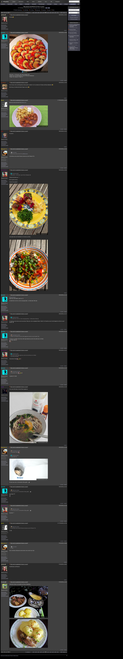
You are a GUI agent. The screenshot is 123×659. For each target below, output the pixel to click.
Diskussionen (21, 1)
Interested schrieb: (15, 173)
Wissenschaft (10, 4)
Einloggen (74, 15)
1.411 (45, 12)
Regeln (11, 655)
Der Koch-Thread (73, 30)
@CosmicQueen (12, 297)
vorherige (28, 12)
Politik (16, 4)
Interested (3, 32)
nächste (64, 12)
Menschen (3, 4)
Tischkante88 (3, 582)
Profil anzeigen (3, 25)
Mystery (21, 4)
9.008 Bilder (26, 10)
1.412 (48, 12)
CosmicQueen (4, 170)
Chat (46, 1)
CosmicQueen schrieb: (16, 335)
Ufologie (55, 4)
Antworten (44, 10)
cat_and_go (3, 82)
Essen (31, 7)
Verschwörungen (42, 4)
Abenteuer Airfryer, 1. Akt (74, 40)
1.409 (41, 12)
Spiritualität (34, 4)
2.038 (61, 12)
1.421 (53, 12)
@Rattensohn (23, 102)
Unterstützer (4, 160)
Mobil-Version (15, 655)
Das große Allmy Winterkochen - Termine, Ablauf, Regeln (74, 48)
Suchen (49, 10)
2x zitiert (61, 365)
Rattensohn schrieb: (15, 490)
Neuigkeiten (57, 1)
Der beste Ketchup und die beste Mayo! (74, 36)
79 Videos (32, 10)
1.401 (38, 12)
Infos (53, 10)
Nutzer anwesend (74, 7)
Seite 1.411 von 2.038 (5, 12)
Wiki (51, 1)
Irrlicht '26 (3, 304)
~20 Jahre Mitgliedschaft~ (3, 159)
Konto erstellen (74, 19)
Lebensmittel (35, 7)
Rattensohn (3, 447)
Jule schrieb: (14, 152)
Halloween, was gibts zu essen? (74, 43)
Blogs (28, 1)
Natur (61, 4)
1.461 (55, 12)
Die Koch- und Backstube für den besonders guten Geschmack (75, 26)
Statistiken (40, 1)
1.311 (33, 12)
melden (65, 30)
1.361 (36, 12)
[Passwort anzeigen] (78, 13)
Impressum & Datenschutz (5, 655)
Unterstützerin (4, 110)
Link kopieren (3, 27)
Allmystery (6, 1)
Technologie (49, 4)
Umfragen (66, 4)
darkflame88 (3, 14)
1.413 (50, 12)
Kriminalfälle (27, 4)
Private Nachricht (4, 26)
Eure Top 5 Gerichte (73, 33)
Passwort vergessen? (74, 17)
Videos (33, 1)
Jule (2, 100)
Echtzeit (14, 1)
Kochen (39, 7)
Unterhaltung (72, 4)
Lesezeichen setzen (4, 47)
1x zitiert (61, 80)
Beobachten (38, 10)
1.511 (58, 12)
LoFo (2, 131)
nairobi (2, 386)
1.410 (43, 12)
